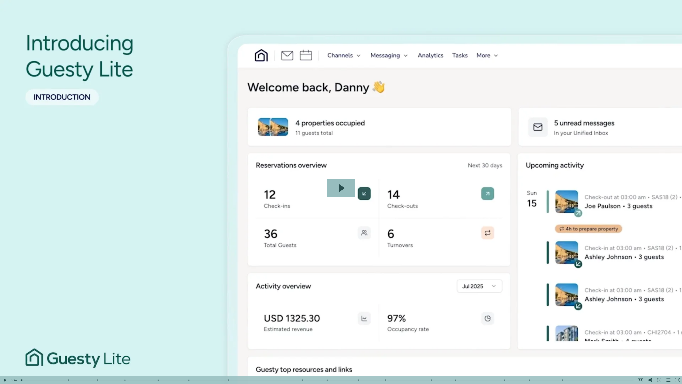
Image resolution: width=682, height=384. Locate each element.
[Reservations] (359, 380)
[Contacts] (386, 380)
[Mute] (649, 380)
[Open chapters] (668, 380)
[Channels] (97, 380)
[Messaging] (228, 380)
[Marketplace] (562, 380)
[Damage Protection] (529, 380)
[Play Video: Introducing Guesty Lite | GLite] (341, 188)
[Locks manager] (505, 380)
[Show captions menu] (640, 380)
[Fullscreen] (677, 380)
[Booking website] (125, 380)
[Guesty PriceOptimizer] (456, 380)
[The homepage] (68, 380)
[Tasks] (327, 380)
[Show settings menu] (659, 380)
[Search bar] (431, 380)
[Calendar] (189, 380)
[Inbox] (158, 380)
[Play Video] (4, 380)
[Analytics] (303, 380)
